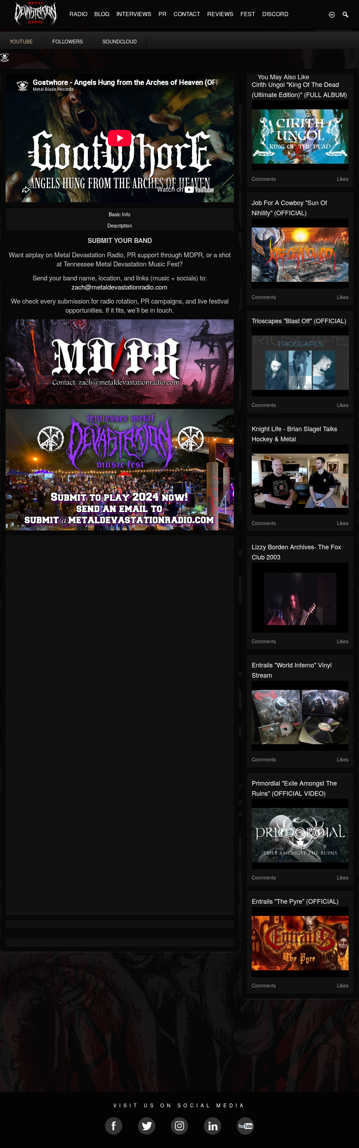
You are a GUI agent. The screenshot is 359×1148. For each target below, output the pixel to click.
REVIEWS (220, 14)
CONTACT (187, 14)
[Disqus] (120, 634)
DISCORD (275, 14)
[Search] (345, 14)
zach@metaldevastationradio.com (120, 286)
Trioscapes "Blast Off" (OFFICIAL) (299, 320)
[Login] (331, 14)
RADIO (78, 14)
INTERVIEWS (133, 14)
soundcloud (119, 41)
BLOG (101, 14)
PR (162, 14)
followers (67, 41)
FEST (248, 14)
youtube (21, 41)
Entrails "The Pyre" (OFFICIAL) (295, 900)
